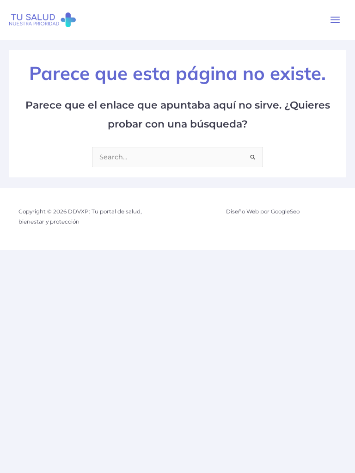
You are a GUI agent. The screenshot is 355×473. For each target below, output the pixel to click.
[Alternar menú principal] (335, 19)
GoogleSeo (285, 211)
